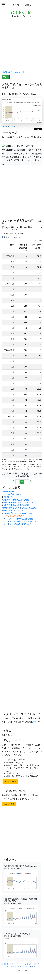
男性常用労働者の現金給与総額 (16, 500)
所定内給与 (7, 497)
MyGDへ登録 (9, 804)
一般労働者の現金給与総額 (14, 510)
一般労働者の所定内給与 (14, 233)
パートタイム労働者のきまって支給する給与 (22, 521)
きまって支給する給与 (12, 494)
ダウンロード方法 (9, 126)
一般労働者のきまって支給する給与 (17, 513)
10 (22, 481)
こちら (35, 722)
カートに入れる (10, 781)
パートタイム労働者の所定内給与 (17, 524)
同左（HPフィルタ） (12, 237)
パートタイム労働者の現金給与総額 (18, 518)
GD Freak (21, 12)
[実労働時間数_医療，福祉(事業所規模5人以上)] (21, 880)
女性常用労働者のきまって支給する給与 (19, 508)
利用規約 (32, 966)
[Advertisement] (22, 42)
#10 (5, 77)
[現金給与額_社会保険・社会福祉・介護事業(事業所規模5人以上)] (21, 915)
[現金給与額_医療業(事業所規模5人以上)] (21, 948)
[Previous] (13, 481)
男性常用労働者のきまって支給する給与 (19, 502)
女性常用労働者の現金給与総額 (16, 505)
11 (26, 481)
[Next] (31, 481)
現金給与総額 (8, 491)
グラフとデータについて (18, 964)
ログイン (16, 5)
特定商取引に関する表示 (19, 966)
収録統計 (5, 964)
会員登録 (27, 5)
